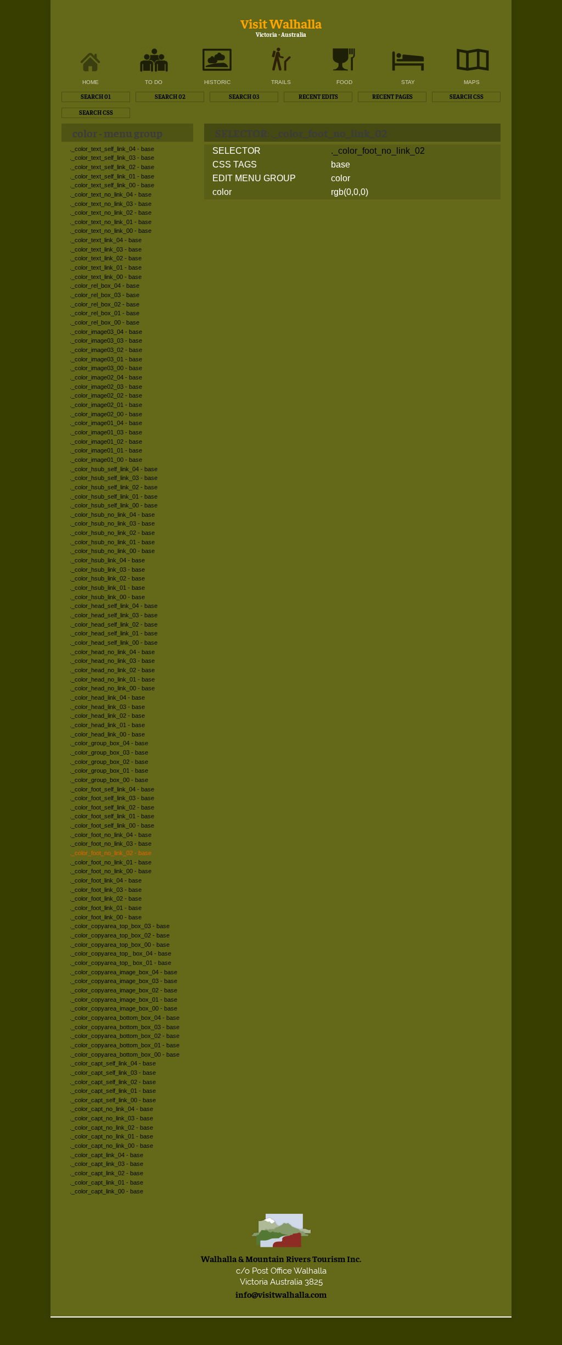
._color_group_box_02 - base (109, 761)
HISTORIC (217, 82)
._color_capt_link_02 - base (106, 1173)
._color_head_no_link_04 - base (112, 652)
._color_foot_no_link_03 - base (110, 843)
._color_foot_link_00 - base (106, 917)
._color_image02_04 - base (106, 377)
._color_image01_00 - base (106, 459)
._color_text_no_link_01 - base (110, 222)
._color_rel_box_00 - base (104, 322)
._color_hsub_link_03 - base (107, 569)
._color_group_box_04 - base (109, 743)
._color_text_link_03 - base (106, 249)
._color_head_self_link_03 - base (114, 615)
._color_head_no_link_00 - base (112, 688)
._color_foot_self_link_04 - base (112, 789)
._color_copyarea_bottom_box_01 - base (124, 1045)
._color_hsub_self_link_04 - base (114, 469)
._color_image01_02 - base (106, 441)
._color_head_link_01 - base (107, 725)
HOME (90, 82)
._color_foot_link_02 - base (106, 898)
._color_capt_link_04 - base (106, 1155)
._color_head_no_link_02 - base (112, 670)
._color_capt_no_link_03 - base (111, 1118)
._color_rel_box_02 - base (104, 304)
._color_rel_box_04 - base (104, 285)
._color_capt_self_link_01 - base (113, 1090)
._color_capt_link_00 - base (106, 1191)
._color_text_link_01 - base (106, 267)
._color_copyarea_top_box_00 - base (120, 944)
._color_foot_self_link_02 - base (112, 807)
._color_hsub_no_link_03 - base (112, 523)
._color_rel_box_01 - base (104, 313)
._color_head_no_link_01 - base (112, 679)
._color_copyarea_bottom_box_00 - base (124, 1054)
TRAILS (281, 82)
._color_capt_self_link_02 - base (113, 1082)
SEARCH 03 (244, 96)
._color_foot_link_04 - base (106, 880)
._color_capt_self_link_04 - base (113, 1063)
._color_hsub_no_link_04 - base (112, 514)
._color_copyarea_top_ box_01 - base (120, 962)
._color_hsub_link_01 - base (107, 587)
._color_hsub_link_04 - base (107, 560)
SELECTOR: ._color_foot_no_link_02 (301, 132)
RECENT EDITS (318, 96)
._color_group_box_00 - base (109, 780)
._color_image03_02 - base (106, 350)
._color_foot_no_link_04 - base (110, 834)
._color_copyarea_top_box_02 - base (120, 935)
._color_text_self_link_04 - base (112, 149)
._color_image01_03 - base (106, 432)
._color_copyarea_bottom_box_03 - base (124, 1027)
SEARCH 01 (96, 96)
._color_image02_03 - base (106, 386)
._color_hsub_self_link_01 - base (114, 496)
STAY (408, 82)
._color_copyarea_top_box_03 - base (120, 926)
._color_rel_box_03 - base (104, 295)
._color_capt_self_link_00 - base (113, 1100)
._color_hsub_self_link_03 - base (114, 478)
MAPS (472, 82)
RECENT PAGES (392, 96)
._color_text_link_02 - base (106, 258)
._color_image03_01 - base (106, 359)
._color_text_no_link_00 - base (110, 230)
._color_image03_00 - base (106, 368)
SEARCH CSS (466, 96)
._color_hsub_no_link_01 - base (112, 542)
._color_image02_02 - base (106, 395)
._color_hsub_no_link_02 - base (112, 532)
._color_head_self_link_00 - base (114, 642)
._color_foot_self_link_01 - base (112, 816)
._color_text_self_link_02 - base (112, 167)
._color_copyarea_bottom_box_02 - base (124, 1036)
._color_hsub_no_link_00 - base (112, 551)
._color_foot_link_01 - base (106, 908)
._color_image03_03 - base (106, 340)
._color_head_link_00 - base (107, 734)
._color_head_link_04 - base (107, 697)
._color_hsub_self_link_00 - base (114, 505)
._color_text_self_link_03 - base (112, 157)
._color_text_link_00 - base (106, 277)
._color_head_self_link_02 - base (114, 624)
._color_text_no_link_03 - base (110, 203)
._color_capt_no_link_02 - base (111, 1127)
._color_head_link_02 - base (107, 715)
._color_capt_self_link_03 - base (113, 1072)
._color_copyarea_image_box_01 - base (123, 999)
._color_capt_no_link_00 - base (111, 1145)
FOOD (344, 82)
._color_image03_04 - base (106, 331)
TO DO (153, 82)
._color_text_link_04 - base (106, 240)
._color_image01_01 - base (106, 450)
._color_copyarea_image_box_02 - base (123, 990)
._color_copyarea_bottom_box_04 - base (124, 1017)
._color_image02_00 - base (106, 414)
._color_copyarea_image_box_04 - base (123, 972)
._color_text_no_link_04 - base (110, 194)
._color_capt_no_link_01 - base (111, 1136)
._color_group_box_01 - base (109, 770)
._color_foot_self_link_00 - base (112, 825)
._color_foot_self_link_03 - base (112, 798)
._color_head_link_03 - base (107, 707)
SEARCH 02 (170, 96)
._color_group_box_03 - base (109, 752)
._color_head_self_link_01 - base (114, 633)
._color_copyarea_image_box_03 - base (123, 981)
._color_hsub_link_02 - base (107, 578)
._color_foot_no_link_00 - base (110, 871)
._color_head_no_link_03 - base (112, 660)
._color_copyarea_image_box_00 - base (123, 1008)
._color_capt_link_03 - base (106, 1163)
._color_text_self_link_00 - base (112, 185)
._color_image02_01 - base (106, 404)
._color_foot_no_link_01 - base (110, 862)
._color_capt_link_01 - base (106, 1182)
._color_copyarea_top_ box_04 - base (120, 953)
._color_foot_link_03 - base (106, 889)
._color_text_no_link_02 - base (110, 212)
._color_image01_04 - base (106, 423)
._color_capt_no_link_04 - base (111, 1109)
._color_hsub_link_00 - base (107, 597)
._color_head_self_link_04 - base (114, 605)
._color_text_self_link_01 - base (112, 176)
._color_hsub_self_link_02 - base (114, 487)
